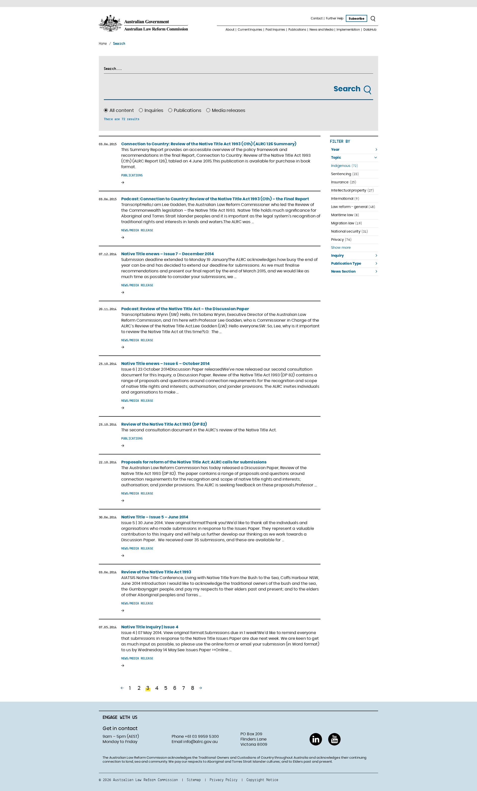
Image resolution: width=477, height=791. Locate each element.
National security (349, 231)
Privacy (341, 240)
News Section (343, 271)
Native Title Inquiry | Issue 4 (149, 627)
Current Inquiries (250, 29)
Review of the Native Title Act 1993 (156, 572)
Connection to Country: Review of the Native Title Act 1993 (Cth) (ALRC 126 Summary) (208, 144)
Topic (336, 157)
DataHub (369, 29)
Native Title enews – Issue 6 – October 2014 (165, 364)
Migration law (346, 223)
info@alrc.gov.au (200, 742)
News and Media (321, 29)
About (230, 29)
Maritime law (345, 215)
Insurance (344, 182)
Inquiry (337, 255)
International (345, 199)
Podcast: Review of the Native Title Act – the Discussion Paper (185, 309)
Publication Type (346, 263)
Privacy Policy (224, 779)
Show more (341, 247)
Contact (316, 18)
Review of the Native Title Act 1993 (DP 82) (164, 424)
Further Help (335, 18)
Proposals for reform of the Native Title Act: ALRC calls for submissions (194, 462)
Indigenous (344, 166)
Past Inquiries (275, 29)
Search (348, 89)
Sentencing (345, 174)
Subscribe (356, 18)
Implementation (348, 29)
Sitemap (194, 779)
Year (335, 149)
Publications (297, 29)
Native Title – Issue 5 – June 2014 (154, 517)
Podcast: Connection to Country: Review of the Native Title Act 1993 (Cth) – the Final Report (215, 199)
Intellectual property (352, 190)
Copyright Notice (262, 779)
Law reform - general (353, 207)
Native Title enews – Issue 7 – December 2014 (167, 254)
